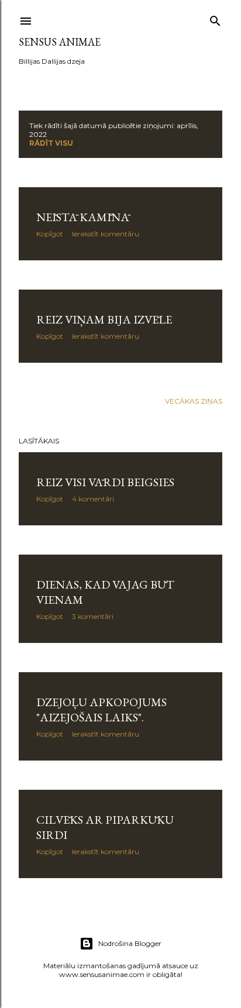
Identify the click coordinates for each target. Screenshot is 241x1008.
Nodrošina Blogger (129, 943)
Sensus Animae (60, 42)
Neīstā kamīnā (82, 217)
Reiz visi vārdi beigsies (105, 482)
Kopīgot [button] (49, 233)
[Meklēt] (215, 18)
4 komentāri (93, 498)
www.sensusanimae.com (101, 974)
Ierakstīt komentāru (105, 233)
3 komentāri (92, 616)
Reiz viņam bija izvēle (104, 319)
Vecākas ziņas (193, 401)
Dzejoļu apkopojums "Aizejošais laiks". (101, 709)
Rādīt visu (51, 143)
